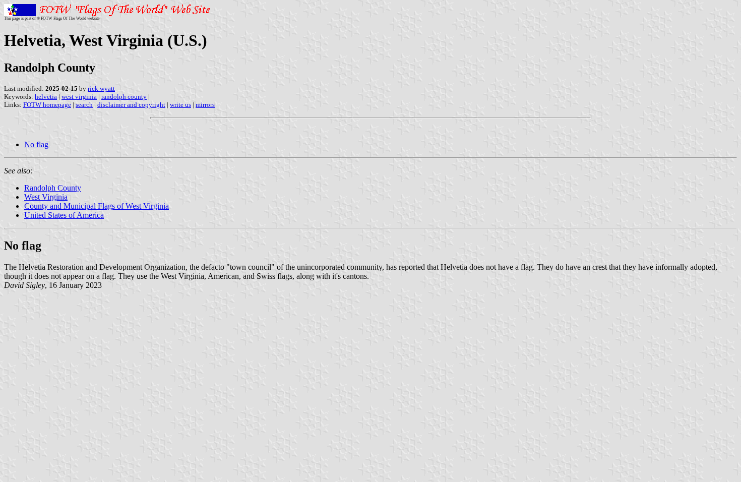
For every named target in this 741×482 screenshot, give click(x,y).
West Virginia (46, 197)
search (84, 104)
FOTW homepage (47, 104)
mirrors (205, 104)
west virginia (79, 96)
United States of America (64, 215)
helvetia (46, 96)
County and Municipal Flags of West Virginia (96, 206)
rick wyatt (101, 88)
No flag (36, 144)
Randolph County (52, 188)
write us (180, 104)
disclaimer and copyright (131, 104)
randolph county (124, 96)
